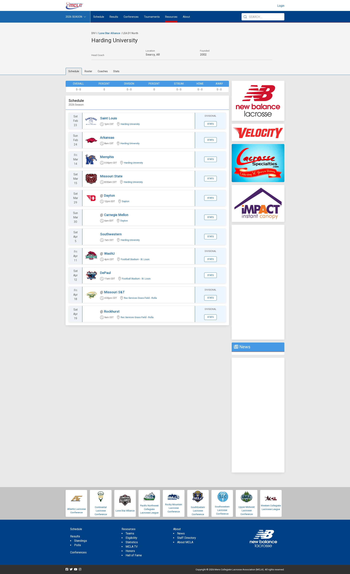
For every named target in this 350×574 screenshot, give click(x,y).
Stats (116, 71)
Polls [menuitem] (77, 545)
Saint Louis (108, 118)
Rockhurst (112, 311)
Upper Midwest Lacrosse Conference (246, 510)
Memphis (107, 157)
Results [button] (114, 16)
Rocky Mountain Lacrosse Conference (173, 508)
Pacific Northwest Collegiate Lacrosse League (149, 509)
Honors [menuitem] (130, 551)
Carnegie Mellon (116, 215)
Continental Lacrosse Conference (101, 511)
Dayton (109, 195)
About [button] (186, 16)
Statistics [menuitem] (132, 542)
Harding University (130, 124)
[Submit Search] (245, 16)
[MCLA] (75, 5)
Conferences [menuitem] (78, 552)
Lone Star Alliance (109, 33)
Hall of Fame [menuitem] (134, 555)
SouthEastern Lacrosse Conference (198, 511)
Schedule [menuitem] (98, 16)
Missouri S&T (114, 292)
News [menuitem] (181, 533)
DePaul (105, 273)
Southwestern (111, 234)
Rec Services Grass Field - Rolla (140, 298)
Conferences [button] (131, 16)
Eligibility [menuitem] (131, 538)
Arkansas (107, 137)
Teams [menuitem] (130, 533)
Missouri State (111, 176)
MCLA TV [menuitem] (132, 546)
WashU (109, 253)
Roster (88, 71)
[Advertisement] (258, 282)
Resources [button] (171, 16)
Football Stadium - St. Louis (135, 259)
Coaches (103, 71)
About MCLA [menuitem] (185, 542)
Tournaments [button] (152, 16)
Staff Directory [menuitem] (186, 538)
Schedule (73, 71)
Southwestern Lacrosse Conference (222, 510)
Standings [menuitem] (80, 540)
